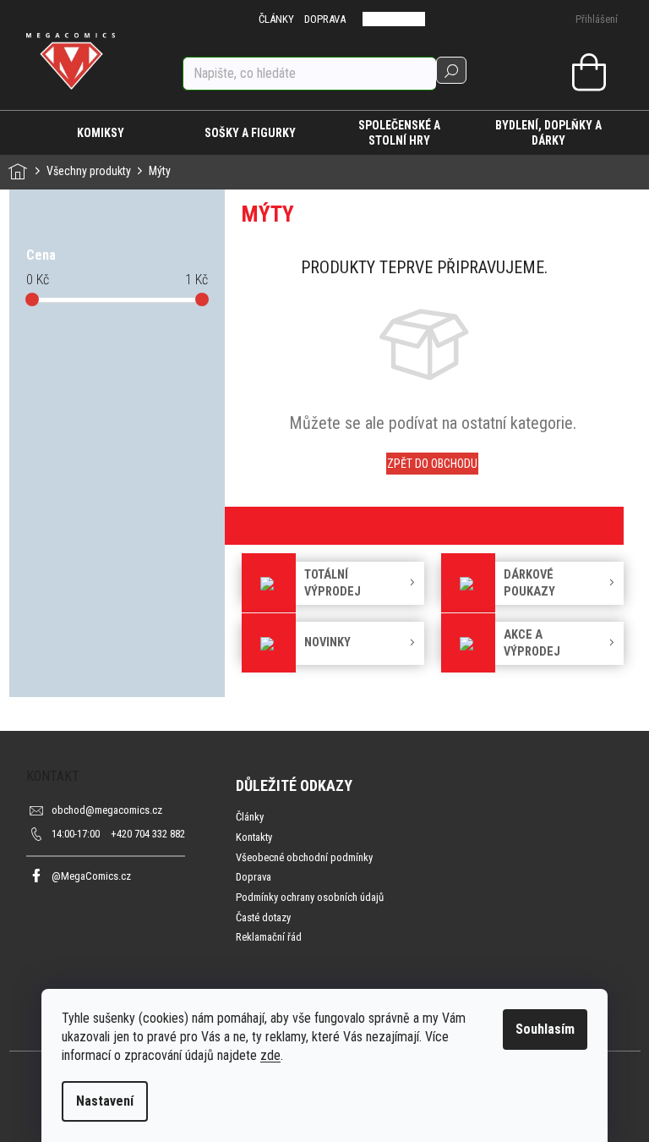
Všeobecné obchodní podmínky (304, 857)
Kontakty (254, 837)
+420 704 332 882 (118, 833)
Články (250, 816)
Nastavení (105, 1101)
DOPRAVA (325, 19)
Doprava (253, 876)
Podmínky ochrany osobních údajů (310, 897)
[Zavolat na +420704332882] (382, 19)
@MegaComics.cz (91, 876)
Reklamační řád (269, 937)
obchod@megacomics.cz (107, 810)
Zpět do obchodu (432, 463)
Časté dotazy (263, 917)
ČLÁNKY (276, 19)
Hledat (451, 70)
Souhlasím (545, 1029)
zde (270, 1055)
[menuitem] (101, 133)
